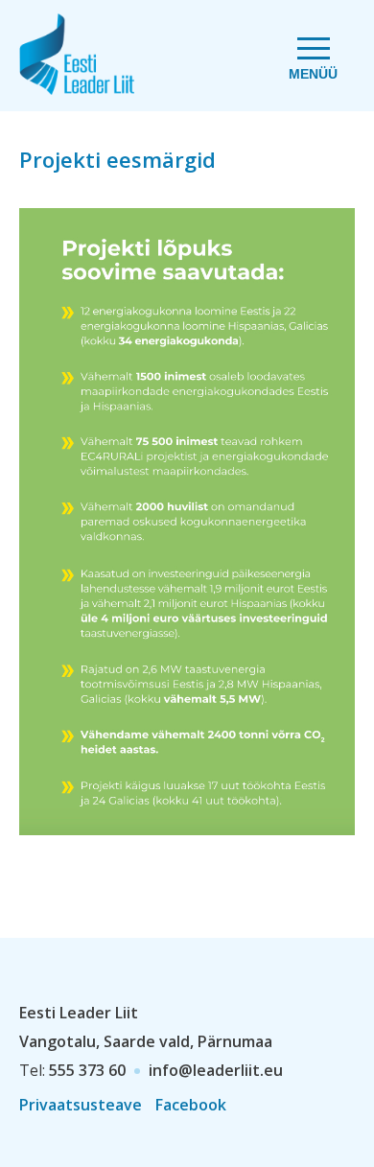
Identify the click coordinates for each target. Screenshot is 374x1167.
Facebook (190, 1104)
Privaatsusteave (80, 1104)
